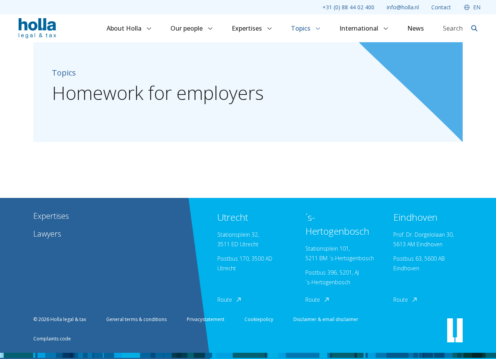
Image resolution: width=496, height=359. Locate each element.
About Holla (125, 28)
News (415, 28)
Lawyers (47, 233)
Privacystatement (205, 319)
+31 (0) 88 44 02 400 (348, 7)
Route (224, 299)
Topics (301, 28)
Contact (441, 7)
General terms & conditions (136, 319)
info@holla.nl (403, 7)
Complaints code (52, 338)
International (359, 28)
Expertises (248, 28)
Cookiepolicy (259, 319)
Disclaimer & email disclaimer (325, 319)
